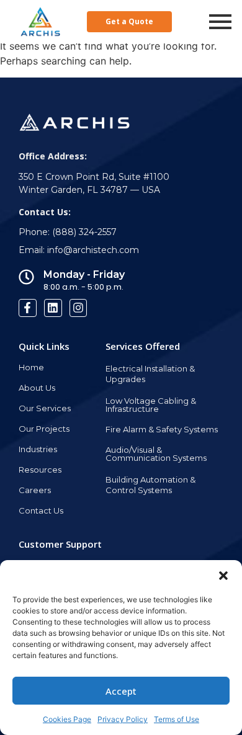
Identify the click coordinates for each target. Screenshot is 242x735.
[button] (223, 575)
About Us (37, 388)
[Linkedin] (53, 308)
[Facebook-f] (28, 308)
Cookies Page (67, 719)
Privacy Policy (122, 719)
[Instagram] (78, 308)
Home (31, 367)
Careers (35, 490)
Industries (38, 449)
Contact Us (41, 510)
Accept (121, 691)
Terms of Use (176, 719)
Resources (40, 469)
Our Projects (44, 429)
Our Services (45, 408)
